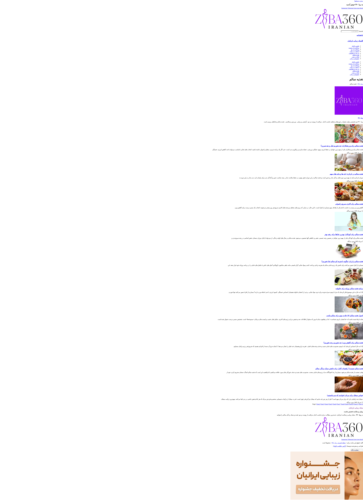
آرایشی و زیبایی (354, 51)
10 (351, 404)
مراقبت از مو (355, 49)
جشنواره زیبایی (354, 58)
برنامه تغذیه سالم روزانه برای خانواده (349, 289)
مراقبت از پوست (354, 48)
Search (361, 31)
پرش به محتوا (358, 1)
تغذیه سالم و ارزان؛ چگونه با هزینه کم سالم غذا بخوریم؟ (342, 261)
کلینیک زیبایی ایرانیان (355, 41)
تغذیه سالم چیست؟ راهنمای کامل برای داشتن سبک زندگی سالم (339, 369)
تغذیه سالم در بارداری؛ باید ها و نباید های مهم (346, 174)
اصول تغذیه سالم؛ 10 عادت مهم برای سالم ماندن (344, 316)
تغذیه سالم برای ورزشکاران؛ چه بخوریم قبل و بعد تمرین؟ (342, 146)
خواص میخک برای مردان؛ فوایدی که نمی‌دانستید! (345, 395)
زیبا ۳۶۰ (360, 84)
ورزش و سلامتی (354, 53)
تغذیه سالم (356, 55)
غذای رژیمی (355, 57)
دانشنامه (360, 35)
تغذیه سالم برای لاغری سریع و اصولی (349, 204)
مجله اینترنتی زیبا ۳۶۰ (339, 443)
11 (356, 404)
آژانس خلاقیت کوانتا (340, 446)
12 (361, 404)
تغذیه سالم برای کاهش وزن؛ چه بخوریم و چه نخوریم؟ (343, 343)
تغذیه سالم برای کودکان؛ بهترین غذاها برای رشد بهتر (344, 234)
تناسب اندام (355, 46)
